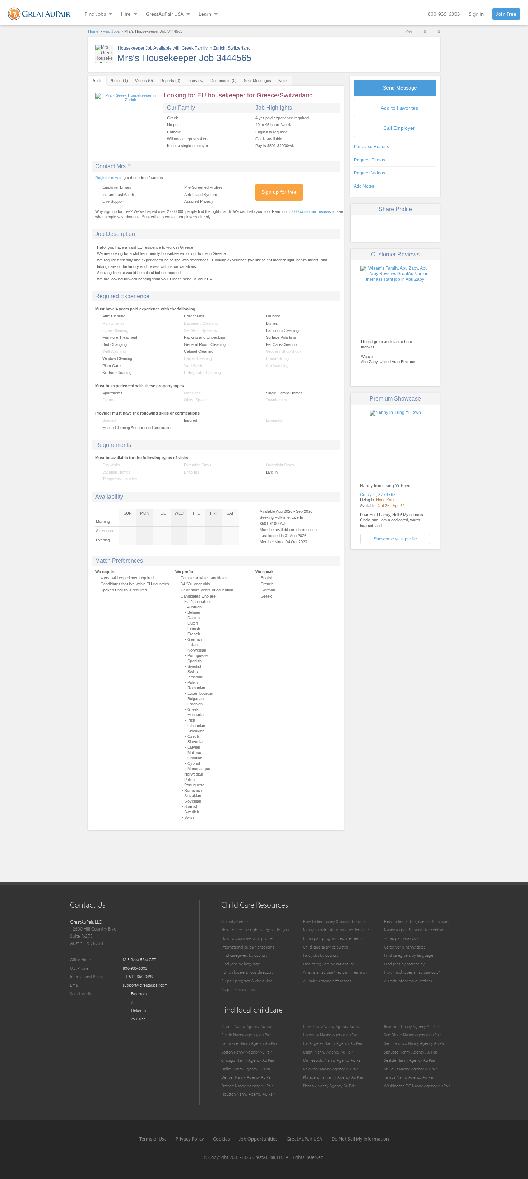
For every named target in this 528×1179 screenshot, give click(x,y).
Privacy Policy (190, 1138)
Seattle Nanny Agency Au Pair (409, 1060)
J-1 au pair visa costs (401, 938)
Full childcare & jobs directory (247, 972)
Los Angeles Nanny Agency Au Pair (332, 1043)
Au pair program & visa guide (247, 980)
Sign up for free (279, 192)
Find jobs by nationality (404, 963)
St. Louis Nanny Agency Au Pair (410, 1068)
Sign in (476, 13)
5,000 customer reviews (310, 211)
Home (93, 31)
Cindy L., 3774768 (378, 494)
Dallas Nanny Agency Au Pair (245, 1068)
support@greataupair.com (145, 985)
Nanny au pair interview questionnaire (336, 929)
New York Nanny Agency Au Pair (330, 1068)
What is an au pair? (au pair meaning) (335, 972)
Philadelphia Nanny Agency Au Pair (333, 1077)
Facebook (138, 993)
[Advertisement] (395, 605)
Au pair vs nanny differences (327, 980)
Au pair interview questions (408, 980)
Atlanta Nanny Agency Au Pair (247, 1026)
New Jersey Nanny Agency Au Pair (332, 1026)
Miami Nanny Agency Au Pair (328, 1052)
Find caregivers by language (408, 955)
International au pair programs (247, 947)
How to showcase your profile (247, 938)
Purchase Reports (371, 146)
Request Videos (369, 172)
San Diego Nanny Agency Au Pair (412, 1034)
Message (400, 88)
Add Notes (364, 186)
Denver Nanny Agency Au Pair (247, 1077)
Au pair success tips (238, 989)
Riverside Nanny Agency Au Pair (411, 1026)
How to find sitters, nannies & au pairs (416, 921)
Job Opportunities (258, 1138)
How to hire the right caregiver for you (255, 929)
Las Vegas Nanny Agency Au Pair (330, 1034)
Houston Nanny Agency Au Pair (248, 1094)
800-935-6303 (444, 13)
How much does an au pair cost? (412, 972)
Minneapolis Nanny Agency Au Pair (333, 1060)
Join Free (506, 13)
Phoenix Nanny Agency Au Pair (329, 1085)
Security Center (234, 921)
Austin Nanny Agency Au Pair (246, 1034)
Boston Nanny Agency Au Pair (246, 1052)
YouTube (138, 1019)
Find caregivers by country (244, 955)
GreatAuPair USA (305, 1138)
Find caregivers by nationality (328, 963)
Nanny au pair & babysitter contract (414, 929)
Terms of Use (153, 1138)
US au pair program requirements (332, 938)
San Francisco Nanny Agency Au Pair (415, 1043)
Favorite (399, 108)
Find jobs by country (320, 955)
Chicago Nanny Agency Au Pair (247, 1060)
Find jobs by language (240, 963)
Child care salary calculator (325, 947)
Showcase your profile (395, 538)
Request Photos (369, 160)
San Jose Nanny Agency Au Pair (410, 1052)
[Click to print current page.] (420, 227)
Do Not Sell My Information (360, 1138)
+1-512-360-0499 (138, 976)
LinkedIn (138, 1010)
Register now (106, 177)
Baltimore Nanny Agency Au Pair (249, 1043)
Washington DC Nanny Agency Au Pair (417, 1085)
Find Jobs (111, 31)
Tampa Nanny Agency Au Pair (409, 1077)
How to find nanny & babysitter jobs (334, 921)
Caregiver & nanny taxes (404, 947)
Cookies (221, 1138)
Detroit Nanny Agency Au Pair (247, 1085)
